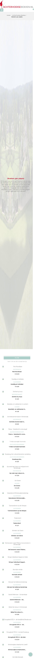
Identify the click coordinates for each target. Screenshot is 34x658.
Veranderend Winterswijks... (17, 498)
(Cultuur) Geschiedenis (17, 444)
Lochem (17, 407)
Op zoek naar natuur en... (17, 473)
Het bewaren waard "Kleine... (17, 549)
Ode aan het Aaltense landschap (17, 587)
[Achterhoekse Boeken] (17, 4)
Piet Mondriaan (17, 371)
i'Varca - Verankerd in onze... (17, 434)
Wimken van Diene (17, 535)
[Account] (12, 10)
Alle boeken (17, 382)
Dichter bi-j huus (17, 396)
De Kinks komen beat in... (17, 421)
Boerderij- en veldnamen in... (17, 409)
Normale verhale (17, 574)
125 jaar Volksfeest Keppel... (17, 562)
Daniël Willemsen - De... (17, 599)
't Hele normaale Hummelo (17, 446)
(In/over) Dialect (17, 394)
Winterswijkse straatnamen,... (17, 649)
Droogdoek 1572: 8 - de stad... (17, 637)
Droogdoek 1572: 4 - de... (17, 624)
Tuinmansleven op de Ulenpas (17, 510)
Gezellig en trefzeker (17, 384)
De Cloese (17, 485)
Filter (17, 358)
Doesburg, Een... (17, 459)
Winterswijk (17, 369)
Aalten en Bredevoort (17, 432)
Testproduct (17, 523)
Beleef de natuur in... (17, 612)
